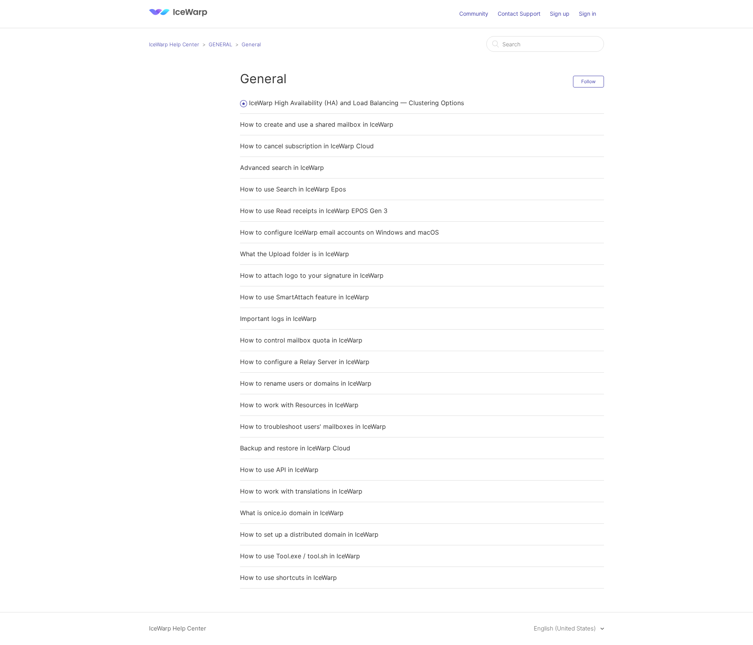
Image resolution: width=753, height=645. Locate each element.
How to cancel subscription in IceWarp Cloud (307, 146)
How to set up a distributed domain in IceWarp (309, 534)
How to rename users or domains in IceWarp (305, 383)
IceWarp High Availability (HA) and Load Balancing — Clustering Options (356, 103)
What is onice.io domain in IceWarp (292, 513)
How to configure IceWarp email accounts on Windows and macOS (339, 232)
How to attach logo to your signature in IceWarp (312, 275)
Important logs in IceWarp (278, 318)
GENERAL (220, 44)
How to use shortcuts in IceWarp (288, 577)
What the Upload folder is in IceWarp (294, 254)
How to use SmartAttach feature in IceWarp (304, 297)
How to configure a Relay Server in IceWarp (304, 362)
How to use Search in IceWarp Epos (293, 189)
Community (473, 13)
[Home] (178, 18)
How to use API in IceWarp (279, 470)
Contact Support (519, 13)
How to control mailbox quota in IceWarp (301, 340)
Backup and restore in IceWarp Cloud (295, 448)
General (251, 44)
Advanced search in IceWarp (282, 167)
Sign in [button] (587, 13)
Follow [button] (588, 81)
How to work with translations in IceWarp (301, 491)
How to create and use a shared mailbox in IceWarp (316, 124)
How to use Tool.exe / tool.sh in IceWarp (300, 556)
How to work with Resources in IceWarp (299, 405)
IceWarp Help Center (174, 44)
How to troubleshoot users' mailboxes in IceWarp (313, 426)
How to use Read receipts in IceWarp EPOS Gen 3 (313, 211)
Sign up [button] (559, 13)
